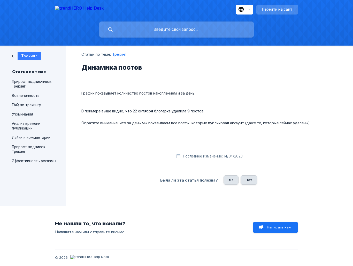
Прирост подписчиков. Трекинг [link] (32, 84)
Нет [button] (248, 180)
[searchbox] (176, 29)
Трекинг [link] (119, 54)
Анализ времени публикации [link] (26, 125)
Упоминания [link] (22, 114)
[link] (26, 55)
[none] (79, 9)
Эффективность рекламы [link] (34, 161)
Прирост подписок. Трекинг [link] (29, 149)
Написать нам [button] (279, 227)
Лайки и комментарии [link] (31, 137)
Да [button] (231, 180)
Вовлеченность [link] (26, 96)
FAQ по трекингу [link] (26, 105)
